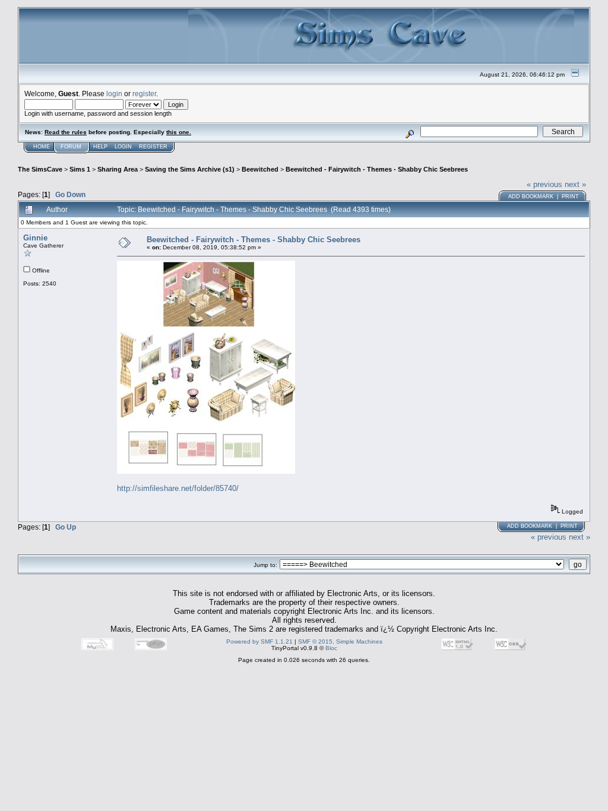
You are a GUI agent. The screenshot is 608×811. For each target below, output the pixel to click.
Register (153, 147)
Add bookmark (530, 196)
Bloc (331, 648)
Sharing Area (117, 169)
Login (123, 147)
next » (575, 184)
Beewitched (260, 169)
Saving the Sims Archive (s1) (190, 169)
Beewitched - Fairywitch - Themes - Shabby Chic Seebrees (377, 169)
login (114, 93)
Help (100, 147)
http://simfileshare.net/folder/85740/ (178, 488)
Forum (71, 147)
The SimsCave (40, 169)
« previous (544, 184)
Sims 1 (79, 169)
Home (41, 147)
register (144, 93)
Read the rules (66, 132)
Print (570, 196)
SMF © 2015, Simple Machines (340, 641)
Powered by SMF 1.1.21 (259, 641)
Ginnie (35, 237)
